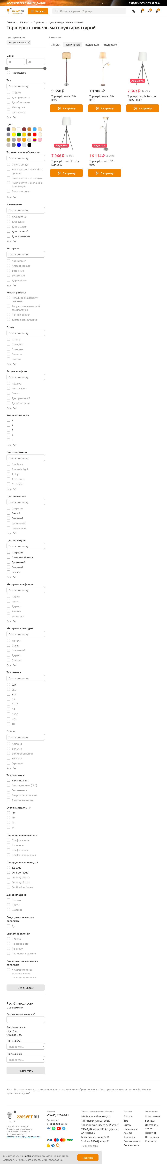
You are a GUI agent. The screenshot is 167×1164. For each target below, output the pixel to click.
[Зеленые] (19, 134)
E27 (14, 684)
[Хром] (24, 145)
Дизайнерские (21, 102)
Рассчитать (26, 1070)
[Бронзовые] (29, 129)
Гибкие (16, 92)
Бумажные (18, 275)
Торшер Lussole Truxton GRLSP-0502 (142, 97)
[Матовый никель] (14, 140)
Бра (126, 1120)
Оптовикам (152, 1136)
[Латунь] (8, 140)
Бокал (15, 393)
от (9, 61)
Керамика (18, 616)
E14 (14, 694)
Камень (16, 611)
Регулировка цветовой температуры (26, 307)
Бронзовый (19, 523)
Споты (127, 1124)
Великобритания (22, 753)
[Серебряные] (8, 145)
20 (13, 812)
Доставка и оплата (152, 1126)
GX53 (15, 714)
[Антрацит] (8, 129)
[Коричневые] (29, 134)
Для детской (19, 216)
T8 (13, 723)
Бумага (16, 601)
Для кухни (18, 221)
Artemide (17, 483)
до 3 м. (13, 1031)
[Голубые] (35, 129)
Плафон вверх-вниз (24, 854)
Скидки (55, 44)
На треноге (18, 112)
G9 (13, 699)
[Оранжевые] (24, 140)
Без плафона (19, 388)
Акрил (16, 596)
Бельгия (17, 748)
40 (13, 817)
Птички (16, 899)
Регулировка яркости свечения (25, 299)
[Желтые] (14, 134)
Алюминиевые (21, 265)
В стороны (18, 845)
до (29, 61)
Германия (17, 763)
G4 (13, 709)
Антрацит (17, 508)
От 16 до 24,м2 (21, 877)
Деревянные (19, 280)
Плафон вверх (20, 840)
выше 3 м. (15, 1034)
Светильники (132, 1141)
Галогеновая (19, 790)
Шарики (17, 909)
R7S (14, 718)
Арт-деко (17, 344)
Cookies (28, 1155)
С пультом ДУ (20, 164)
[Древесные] (40, 129)
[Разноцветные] (35, 140)
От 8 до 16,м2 (20, 872)
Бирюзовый (19, 527)
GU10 (15, 704)
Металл (16, 640)
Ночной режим (21, 314)
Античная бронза (22, 557)
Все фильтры (26, 987)
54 (13, 827)
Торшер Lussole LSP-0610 (101, 97)
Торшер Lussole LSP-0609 (101, 162)
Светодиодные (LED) (24, 785)
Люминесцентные (23, 800)
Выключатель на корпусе (27, 177)
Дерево (16, 606)
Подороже (110, 44)
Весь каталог (131, 1145)
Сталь (15, 645)
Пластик (17, 660)
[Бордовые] (24, 129)
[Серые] (14, 145)
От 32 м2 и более (22, 887)
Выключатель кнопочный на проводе (27, 184)
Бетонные (18, 270)
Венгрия (17, 758)
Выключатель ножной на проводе (27, 171)
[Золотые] (24, 134)
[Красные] (35, 134)
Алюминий (19, 650)
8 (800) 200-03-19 (57, 1123)
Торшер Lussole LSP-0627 (63, 97)
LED (14, 689)
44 (13, 822)
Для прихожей (21, 236)
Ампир (16, 339)
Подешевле (92, 44)
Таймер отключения (24, 319)
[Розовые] (40, 140)
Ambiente (17, 464)
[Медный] (19, 140)
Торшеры (129, 1136)
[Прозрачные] (29, 140)
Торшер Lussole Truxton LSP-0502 (65, 162)
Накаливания (20, 780)
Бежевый (17, 518)
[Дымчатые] (8, 134)
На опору (17, 948)
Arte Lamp (18, 478)
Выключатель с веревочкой (21, 192)
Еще (9, 117)
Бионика (17, 354)
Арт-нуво (17, 349)
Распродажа (19, 72)
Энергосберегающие (24, 795)
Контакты (151, 1141)
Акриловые (19, 260)
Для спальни (19, 226)
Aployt (15, 474)
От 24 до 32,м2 (21, 882)
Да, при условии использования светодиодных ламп (24, 973)
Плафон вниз (20, 849)
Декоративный (21, 398)
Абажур (16, 383)
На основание (20, 943)
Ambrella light (20, 469)
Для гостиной (20, 231)
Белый (16, 513)
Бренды (150, 1120)
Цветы (16, 904)
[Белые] (19, 129)
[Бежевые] (14, 129)
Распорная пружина (24, 953)
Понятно (88, 1157)
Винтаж (16, 359)
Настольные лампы (131, 1130)
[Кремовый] (40, 134)
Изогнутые (18, 107)
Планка (16, 938)
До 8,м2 (16, 867)
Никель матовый (17, 42)
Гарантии (150, 1132)
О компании (152, 1116)
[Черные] (29, 145)
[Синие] (19, 145)
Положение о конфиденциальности (23, 1136)
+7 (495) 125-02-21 (58, 1115)
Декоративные (21, 97)
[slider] (6, 68)
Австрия (17, 743)
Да (13, 926)
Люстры (128, 1116)
